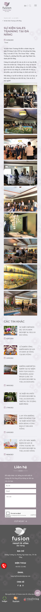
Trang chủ (7, 18)
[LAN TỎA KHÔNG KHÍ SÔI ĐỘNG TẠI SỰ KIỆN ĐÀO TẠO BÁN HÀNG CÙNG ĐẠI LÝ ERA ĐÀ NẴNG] (10, 419)
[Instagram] (23, 585)
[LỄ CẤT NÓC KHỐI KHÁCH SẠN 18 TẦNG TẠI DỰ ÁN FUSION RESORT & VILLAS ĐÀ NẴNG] (10, 444)
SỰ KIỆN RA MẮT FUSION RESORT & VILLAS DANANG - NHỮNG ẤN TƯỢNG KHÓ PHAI (27, 399)
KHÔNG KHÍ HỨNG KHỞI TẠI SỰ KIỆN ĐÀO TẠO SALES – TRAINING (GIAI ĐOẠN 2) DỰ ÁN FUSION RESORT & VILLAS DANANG (27, 374)
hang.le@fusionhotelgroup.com (20, 576)
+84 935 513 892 (20, 566)
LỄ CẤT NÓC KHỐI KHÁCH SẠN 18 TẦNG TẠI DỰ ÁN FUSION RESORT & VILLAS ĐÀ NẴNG (27, 446)
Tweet (6, 42)
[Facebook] (17, 585)
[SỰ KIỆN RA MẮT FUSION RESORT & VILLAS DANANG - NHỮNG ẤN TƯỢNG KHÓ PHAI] (10, 397)
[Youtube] (20, 585)
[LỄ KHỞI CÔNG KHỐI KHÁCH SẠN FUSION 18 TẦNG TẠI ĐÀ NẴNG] (10, 350)
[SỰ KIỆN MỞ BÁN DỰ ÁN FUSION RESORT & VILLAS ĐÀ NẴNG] (10, 330)
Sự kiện (15, 18)
